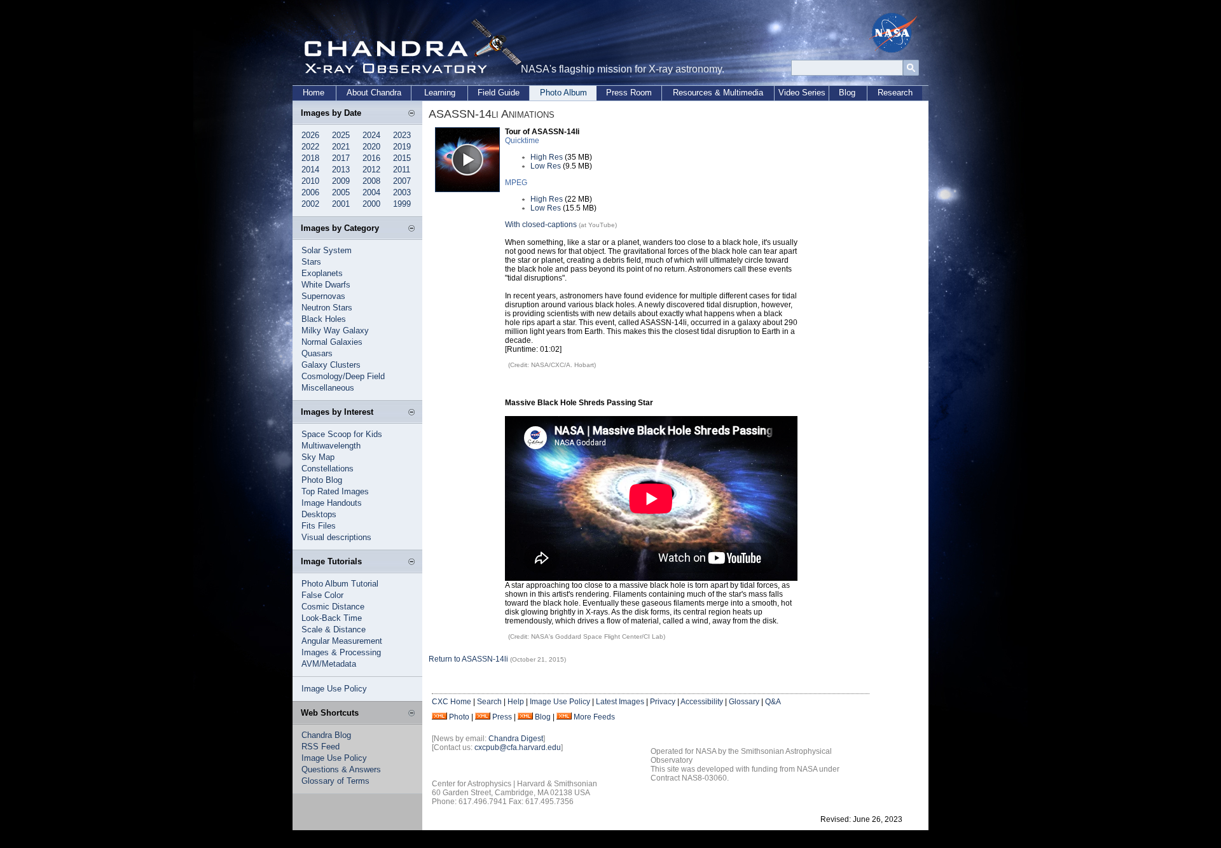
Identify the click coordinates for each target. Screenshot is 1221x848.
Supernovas (323, 296)
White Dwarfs (325, 284)
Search (489, 701)
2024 (371, 135)
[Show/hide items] (411, 113)
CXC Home (451, 701)
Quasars (317, 353)
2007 (402, 181)
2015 (402, 158)
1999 (402, 204)
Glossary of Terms (335, 781)
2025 (341, 135)
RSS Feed (320, 746)
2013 (341, 169)
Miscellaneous (327, 388)
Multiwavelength (331, 445)
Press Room (629, 92)
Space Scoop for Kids (341, 434)
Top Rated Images (335, 491)
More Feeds (594, 716)
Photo (459, 716)
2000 (371, 204)
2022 (310, 146)
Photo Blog (321, 480)
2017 (341, 158)
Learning (439, 92)
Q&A (773, 701)
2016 (371, 158)
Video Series (801, 92)
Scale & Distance (333, 629)
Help (515, 701)
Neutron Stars (326, 307)
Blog (847, 92)
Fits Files (318, 526)
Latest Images (620, 701)
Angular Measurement (341, 641)
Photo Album (563, 92)
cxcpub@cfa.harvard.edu (517, 747)
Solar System (326, 250)
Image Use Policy (334, 688)
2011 (401, 169)
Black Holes (323, 319)
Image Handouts (331, 503)
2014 (310, 169)
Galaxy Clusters (331, 365)
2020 (371, 146)
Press (502, 716)
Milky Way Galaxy (335, 330)
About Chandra (374, 92)
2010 (310, 181)
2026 (310, 135)
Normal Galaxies (331, 342)
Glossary (744, 701)
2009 (341, 181)
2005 (341, 192)
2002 (310, 204)
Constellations (327, 468)
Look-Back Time (331, 618)
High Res (546, 157)
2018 (310, 158)
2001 (341, 204)
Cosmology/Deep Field (343, 376)
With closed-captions (541, 224)
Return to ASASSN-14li (468, 659)
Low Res (545, 166)
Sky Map (318, 457)
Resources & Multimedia (718, 92)
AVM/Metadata (328, 664)
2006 (310, 192)
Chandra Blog (326, 735)
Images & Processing (341, 652)
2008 (371, 181)
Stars (311, 262)
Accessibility (701, 701)
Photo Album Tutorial (339, 583)
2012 (371, 169)
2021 (341, 146)
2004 (371, 192)
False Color (322, 595)
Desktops (318, 514)
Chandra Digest (515, 738)
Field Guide (499, 92)
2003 (402, 192)
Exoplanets (322, 273)
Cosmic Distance (332, 606)
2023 (402, 135)
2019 (402, 146)
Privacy (662, 701)
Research (895, 92)
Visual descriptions (336, 537)
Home (313, 92)
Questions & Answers (341, 769)
